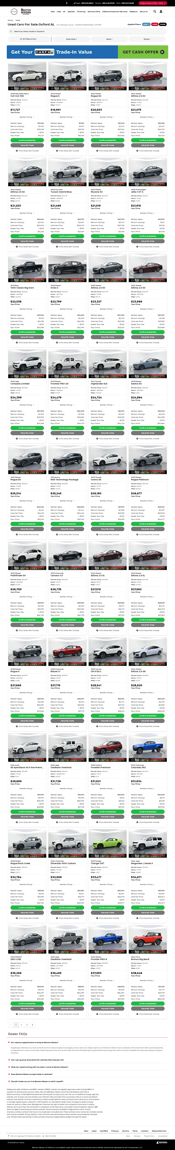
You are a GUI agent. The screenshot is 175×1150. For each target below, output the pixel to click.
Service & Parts (94, 11)
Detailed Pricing (25, 117)
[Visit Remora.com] (161, 1143)
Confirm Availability (27, 140)
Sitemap (137, 1136)
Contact (144, 1131)
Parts (135, 1131)
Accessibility (162, 1136)
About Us (144, 11)
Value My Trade (27, 145)
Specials (71, 11)
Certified (104, 1131)
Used (59, 11)
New (53, 11)
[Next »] (32, 1024)
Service (125, 1131)
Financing (81, 11)
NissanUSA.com (159, 1131)
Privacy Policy (149, 1136)
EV (64, 11)
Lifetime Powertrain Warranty (114, 11)
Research (134, 11)
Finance (115, 1131)
